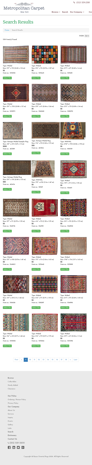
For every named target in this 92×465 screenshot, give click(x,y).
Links (10, 428)
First (16, 360)
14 (48, 360)
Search (65, 12)
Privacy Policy (13, 403)
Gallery (10, 425)
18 (66, 360)
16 (57, 360)
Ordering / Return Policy (17, 400)
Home (7, 30)
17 (61, 360)
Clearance (11, 389)
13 (43, 360)
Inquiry (10, 417)
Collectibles (12, 382)
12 (39, 360)
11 (34, 360)
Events (10, 421)
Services (11, 414)
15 (52, 360)
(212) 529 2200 (17, 443)
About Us (11, 410)
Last (75, 360)
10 (30, 360)
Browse (55, 12)
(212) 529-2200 (83, 2)
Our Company (76, 12)
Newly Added (13, 385)
